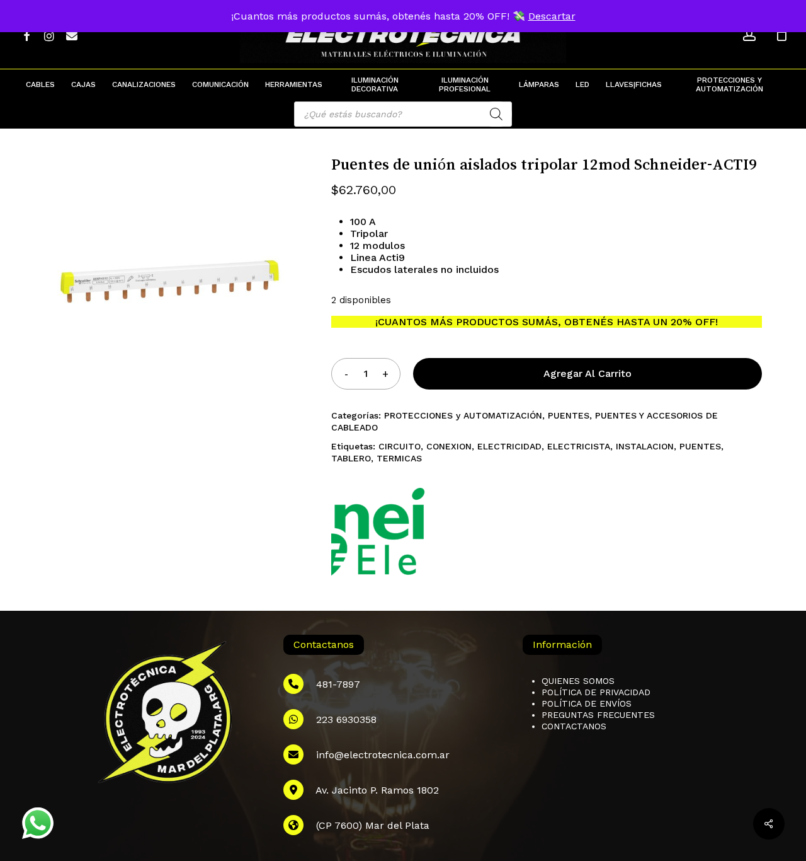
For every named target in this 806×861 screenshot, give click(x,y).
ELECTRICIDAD (509, 446)
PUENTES (568, 415)
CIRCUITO (399, 446)
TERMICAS (399, 458)
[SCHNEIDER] (378, 536)
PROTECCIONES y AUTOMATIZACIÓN (463, 415)
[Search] (496, 114)
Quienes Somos (578, 681)
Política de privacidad (596, 692)
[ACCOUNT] (749, 35)
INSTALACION (645, 446)
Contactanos (574, 726)
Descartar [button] (552, 16)
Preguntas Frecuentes (598, 715)
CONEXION (449, 446)
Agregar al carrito (587, 373)
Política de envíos (587, 703)
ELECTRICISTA (578, 446)
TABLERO (351, 458)
